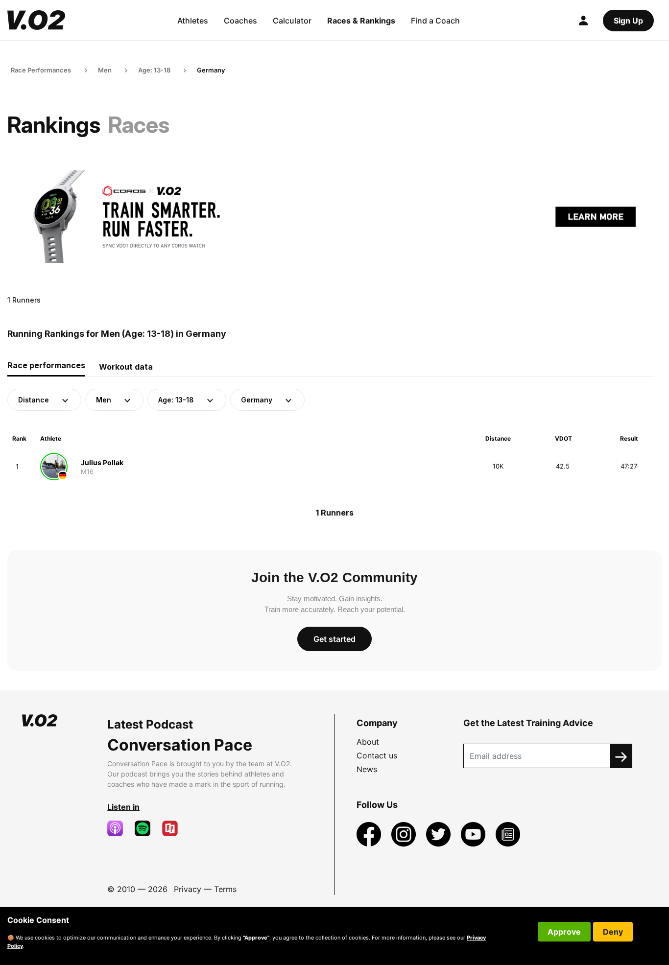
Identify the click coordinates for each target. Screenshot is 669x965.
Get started (334, 639)
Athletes (192, 20)
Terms (225, 889)
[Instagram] (404, 833)
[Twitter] (439, 833)
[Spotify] (146, 828)
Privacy (187, 889)
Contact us (377, 755)
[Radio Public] (174, 828)
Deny (613, 932)
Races (138, 124)
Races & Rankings (361, 20)
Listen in (123, 807)
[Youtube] (474, 833)
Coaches (240, 20)
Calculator (292, 20)
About (368, 742)
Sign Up (628, 20)
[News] (508, 833)
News (367, 769)
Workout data (126, 367)
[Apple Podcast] (119, 828)
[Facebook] (370, 833)
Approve (564, 932)
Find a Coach (435, 20)
